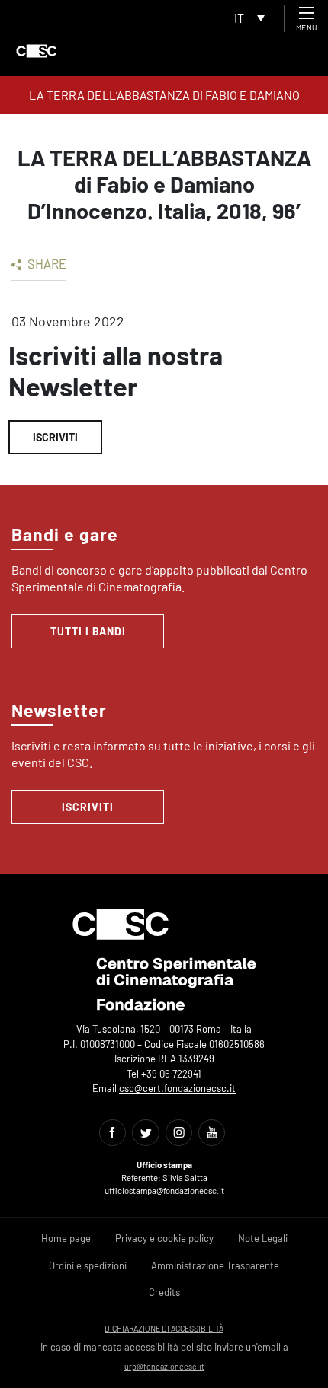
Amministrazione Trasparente (215, 1265)
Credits (164, 1292)
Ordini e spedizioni (88, 1265)
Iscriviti (55, 437)
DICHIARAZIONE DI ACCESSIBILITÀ (164, 1328)
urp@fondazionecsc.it (164, 1366)
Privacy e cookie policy (164, 1238)
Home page (66, 1238)
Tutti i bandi (88, 631)
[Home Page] (36, 51)
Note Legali (263, 1238)
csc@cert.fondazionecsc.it (177, 1088)
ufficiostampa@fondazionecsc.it (164, 1190)
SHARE (45, 263)
